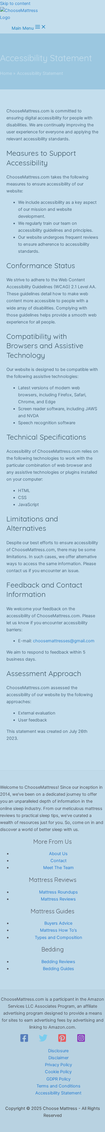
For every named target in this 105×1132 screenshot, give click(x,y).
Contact (58, 860)
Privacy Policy (58, 1064)
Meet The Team (58, 867)
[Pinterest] (62, 1040)
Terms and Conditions (58, 1086)
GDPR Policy (58, 1079)
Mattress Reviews (58, 899)
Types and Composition (58, 937)
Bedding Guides (58, 968)
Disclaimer (58, 1057)
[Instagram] (81, 1040)
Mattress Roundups (58, 892)
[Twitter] (43, 1040)
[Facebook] (24, 1040)
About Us (58, 853)
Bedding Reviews (58, 961)
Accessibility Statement (58, 1093)
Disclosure (58, 1050)
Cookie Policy (58, 1071)
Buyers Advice (58, 923)
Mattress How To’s (58, 930)
